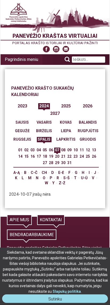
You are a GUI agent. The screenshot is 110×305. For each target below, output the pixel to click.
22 (69, 156)
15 (26, 156)
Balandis (88, 122)
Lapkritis (66, 139)
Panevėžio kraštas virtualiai (55, 36)
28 (51, 163)
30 (63, 163)
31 (69, 163)
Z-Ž (62, 183)
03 (32, 150)
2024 (44, 105)
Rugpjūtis (88, 131)
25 (88, 156)
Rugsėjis (22, 139)
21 (63, 156)
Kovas (66, 122)
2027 (55, 113)
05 (45, 150)
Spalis (44, 139)
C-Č (34, 172)
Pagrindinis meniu (21, 59)
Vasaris (44, 122)
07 (57, 150)
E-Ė (61, 172)
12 (88, 150)
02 (26, 150)
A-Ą (16, 172)
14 (20, 156)
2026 (87, 105)
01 (20, 150)
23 (75, 156)
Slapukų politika (67, 291)
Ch (44, 172)
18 (45, 156)
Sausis (22, 122)
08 (63, 150)
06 (51, 150)
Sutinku (57, 299)
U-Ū (84, 178)
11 (82, 150)
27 (45, 163)
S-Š (66, 178)
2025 (66, 105)
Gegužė (22, 131)
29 (57, 163)
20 (57, 156)
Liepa (66, 131)
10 (75, 150)
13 (94, 150)
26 (94, 156)
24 (82, 156)
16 (32, 156)
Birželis (44, 131)
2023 (22, 105)
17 (39, 156)
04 (39, 150)
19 (51, 156)
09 (69, 150)
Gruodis (88, 139)
